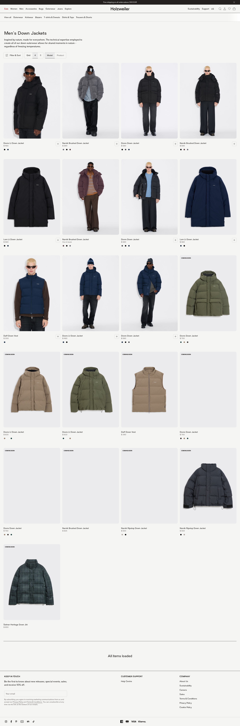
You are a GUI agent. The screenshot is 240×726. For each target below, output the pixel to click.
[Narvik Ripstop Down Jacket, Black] (125, 535)
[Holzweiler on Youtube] (22, 721)
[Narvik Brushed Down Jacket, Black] (67, 149)
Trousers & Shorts (84, 17)
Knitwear (29, 17)
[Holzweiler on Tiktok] (33, 721)
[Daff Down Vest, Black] (8, 342)
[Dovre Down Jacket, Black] (122, 149)
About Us (184, 681)
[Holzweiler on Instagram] (6, 721)
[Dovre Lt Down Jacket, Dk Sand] (4, 438)
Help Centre (126, 681)
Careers (183, 690)
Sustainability (186, 685)
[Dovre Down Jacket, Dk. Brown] (187, 342)
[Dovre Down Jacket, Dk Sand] (184, 342)
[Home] (120, 9)
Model (50, 55)
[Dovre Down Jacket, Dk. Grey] (125, 149)
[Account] (224, 8)
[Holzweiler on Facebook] (11, 721)
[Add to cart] (58, 144)
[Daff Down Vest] (31, 294)
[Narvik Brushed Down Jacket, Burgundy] (70, 149)
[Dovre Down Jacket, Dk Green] (181, 342)
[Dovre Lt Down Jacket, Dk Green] (11, 438)
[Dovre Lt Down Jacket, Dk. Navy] (8, 149)
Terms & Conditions (188, 698)
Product (60, 55)
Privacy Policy (18, 702)
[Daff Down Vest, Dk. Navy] (4, 342)
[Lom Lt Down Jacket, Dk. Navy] (8, 246)
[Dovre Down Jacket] (149, 101)
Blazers (38, 17)
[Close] (234, 2)
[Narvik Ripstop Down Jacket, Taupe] (122, 535)
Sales (182, 694)
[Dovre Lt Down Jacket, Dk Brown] (8, 438)
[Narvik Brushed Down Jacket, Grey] (63, 149)
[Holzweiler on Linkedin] (28, 721)
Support (205, 9)
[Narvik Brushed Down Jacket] (90, 101)
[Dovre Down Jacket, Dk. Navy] (129, 149)
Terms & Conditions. (34, 702)
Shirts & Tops (68, 17)
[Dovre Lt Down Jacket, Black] (4, 149)
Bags (41, 9)
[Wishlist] (229, 8)
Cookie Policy (186, 707)
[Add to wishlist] (57, 65)
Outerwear (50, 9)
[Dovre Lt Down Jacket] (31, 101)
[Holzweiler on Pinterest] (16, 721)
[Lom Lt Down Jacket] (31, 197)
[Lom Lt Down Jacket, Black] (4, 246)
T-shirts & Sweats (52, 17)
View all (7, 17)
